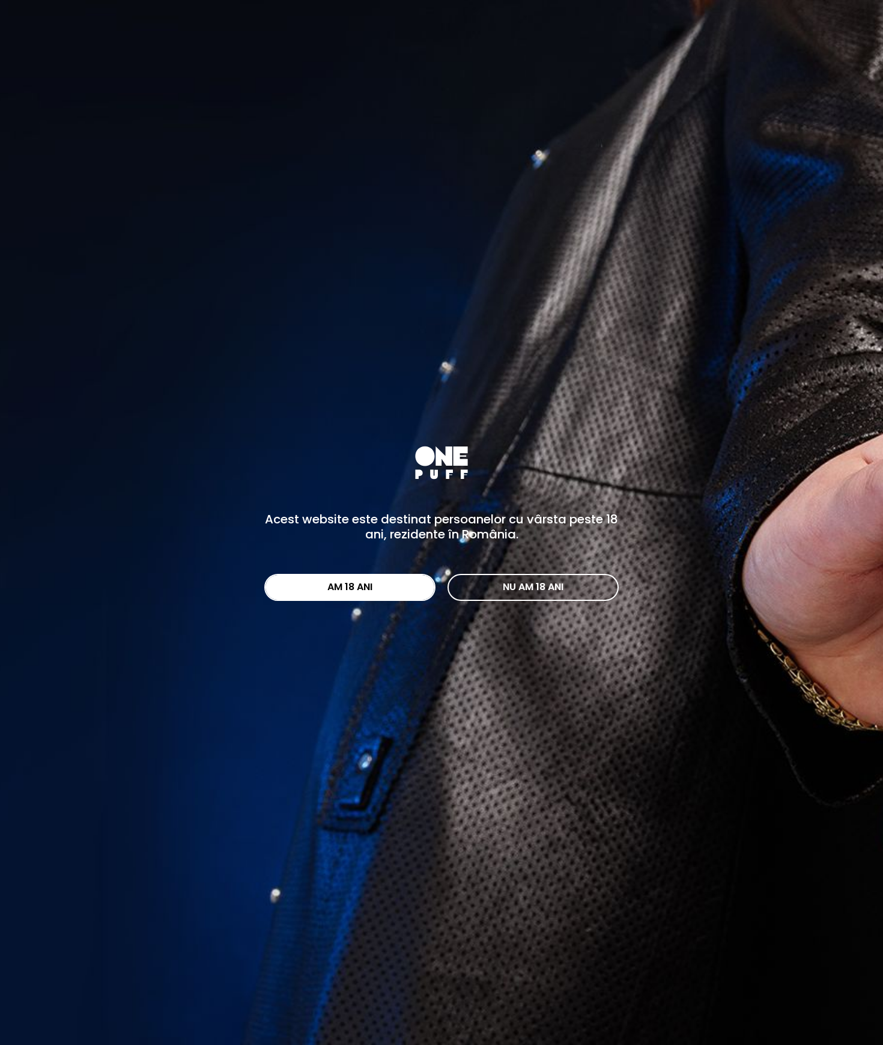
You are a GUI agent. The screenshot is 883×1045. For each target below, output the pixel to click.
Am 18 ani (349, 587)
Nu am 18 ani (533, 587)
